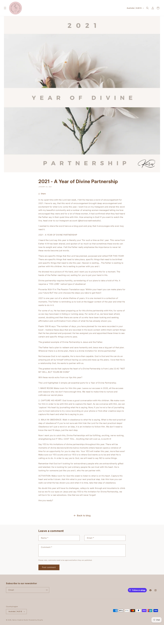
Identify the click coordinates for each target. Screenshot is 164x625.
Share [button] (43, 194)
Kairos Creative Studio (20, 620)
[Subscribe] (46, 590)
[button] (5, 8)
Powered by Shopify (36, 620)
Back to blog (84, 515)
